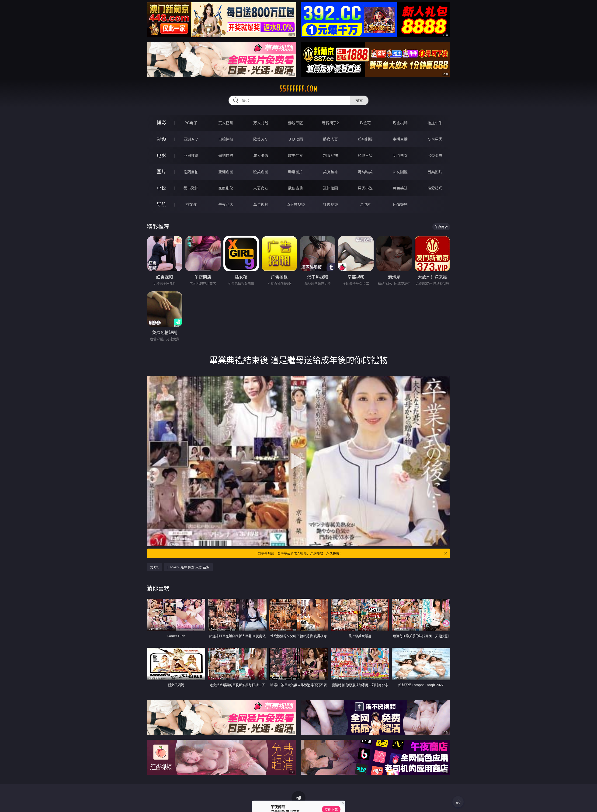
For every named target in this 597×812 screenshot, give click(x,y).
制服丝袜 (330, 155)
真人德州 (225, 122)
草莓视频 (260, 204)
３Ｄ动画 (295, 139)
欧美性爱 (295, 155)
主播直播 (400, 139)
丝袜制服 (365, 139)
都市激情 (191, 188)
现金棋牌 (400, 122)
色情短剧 (400, 204)
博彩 (161, 123)
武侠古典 (295, 188)
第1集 (154, 567)
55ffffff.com (298, 88)
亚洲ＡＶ (191, 139)
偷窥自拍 (191, 171)
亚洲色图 (225, 171)
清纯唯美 (365, 171)
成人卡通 (260, 155)
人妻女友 (260, 188)
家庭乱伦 (225, 188)
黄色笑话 (400, 188)
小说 (161, 188)
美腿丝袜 (330, 171)
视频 (161, 139)
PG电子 (191, 122)
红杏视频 (330, 204)
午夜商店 (225, 204)
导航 (161, 204)
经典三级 (365, 155)
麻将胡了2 (330, 122)
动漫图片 (295, 171)
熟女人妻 (330, 139)
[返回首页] (458, 801)
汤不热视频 (295, 204)
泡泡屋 (365, 204)
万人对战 (260, 122)
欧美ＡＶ (260, 139)
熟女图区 (400, 171)
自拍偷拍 (225, 139)
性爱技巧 (434, 188)
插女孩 (191, 204)
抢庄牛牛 (434, 122)
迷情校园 (330, 188)
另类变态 (434, 155)
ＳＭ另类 (434, 139)
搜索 (359, 100)
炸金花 (365, 122)
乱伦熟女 (400, 155)
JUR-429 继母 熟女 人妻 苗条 (188, 567)
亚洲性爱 (191, 155)
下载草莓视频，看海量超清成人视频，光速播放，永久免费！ (298, 553)
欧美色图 (260, 171)
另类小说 (365, 188)
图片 (161, 172)
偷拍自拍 (225, 155)
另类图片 (434, 171)
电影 (161, 155)
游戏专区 (295, 122)
